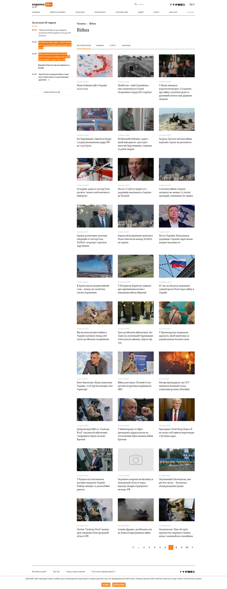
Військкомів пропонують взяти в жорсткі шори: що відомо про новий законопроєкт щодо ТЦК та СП (54, 57)
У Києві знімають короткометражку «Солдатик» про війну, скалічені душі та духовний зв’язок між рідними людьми (175, 92)
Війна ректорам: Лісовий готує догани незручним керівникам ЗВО (134, 386)
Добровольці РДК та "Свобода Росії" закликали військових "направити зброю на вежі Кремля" (93, 434)
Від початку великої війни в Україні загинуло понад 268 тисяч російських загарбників (93, 336)
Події (140, 12)
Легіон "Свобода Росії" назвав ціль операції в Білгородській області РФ (93, 533)
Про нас (56, 571)
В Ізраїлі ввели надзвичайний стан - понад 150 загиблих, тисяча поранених (93, 289)
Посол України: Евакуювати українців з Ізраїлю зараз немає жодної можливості (176, 239)
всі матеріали (84, 45)
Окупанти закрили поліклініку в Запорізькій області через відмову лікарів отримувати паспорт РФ (135, 484)
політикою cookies (193, 579)
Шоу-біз (173, 12)
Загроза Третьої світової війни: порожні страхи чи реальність (175, 140)
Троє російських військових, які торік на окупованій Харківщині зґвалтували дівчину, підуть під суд (135, 337)
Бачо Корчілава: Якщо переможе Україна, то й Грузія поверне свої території (94, 386)
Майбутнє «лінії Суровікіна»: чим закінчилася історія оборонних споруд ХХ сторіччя (134, 89)
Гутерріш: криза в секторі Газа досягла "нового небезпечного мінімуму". (93, 193)
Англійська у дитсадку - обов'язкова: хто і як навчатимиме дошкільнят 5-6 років (55, 45)
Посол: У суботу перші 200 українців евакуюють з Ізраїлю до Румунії (134, 193)
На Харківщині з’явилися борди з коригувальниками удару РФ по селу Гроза (94, 142)
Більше (190, 12)
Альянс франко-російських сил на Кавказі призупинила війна (135, 531)
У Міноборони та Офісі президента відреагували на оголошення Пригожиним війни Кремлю (135, 434)
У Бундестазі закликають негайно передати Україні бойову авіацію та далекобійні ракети (93, 484)
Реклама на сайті (39, 571)
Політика (80, 12)
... (139, 547)
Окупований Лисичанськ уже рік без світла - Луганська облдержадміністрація (175, 483)
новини (100, 45)
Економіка (100, 12)
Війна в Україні (57, 12)
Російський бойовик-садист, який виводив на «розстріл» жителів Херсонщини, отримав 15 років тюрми (135, 144)
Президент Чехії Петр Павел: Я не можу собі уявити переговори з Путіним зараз (176, 433)
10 (187, 547)
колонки (126, 45)
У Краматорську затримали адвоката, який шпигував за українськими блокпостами (174, 336)
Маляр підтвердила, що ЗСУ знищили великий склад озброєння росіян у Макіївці (174, 386)
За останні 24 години (44, 22)
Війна (92, 23)
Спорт (156, 12)
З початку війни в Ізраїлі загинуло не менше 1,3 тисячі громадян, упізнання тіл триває (176, 193)
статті (113, 45)
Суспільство (122, 12)
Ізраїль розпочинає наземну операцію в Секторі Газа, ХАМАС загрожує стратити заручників (92, 241)
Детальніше (119, 585)
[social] (171, 5)
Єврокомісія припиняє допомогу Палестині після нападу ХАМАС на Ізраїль (135, 239)
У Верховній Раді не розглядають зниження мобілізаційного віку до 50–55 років (55, 33)
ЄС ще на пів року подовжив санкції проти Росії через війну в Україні (176, 289)
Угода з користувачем (75, 571)
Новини (36, 12)
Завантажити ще (52, 92)
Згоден (106, 585)
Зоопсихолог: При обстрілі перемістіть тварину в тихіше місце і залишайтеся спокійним (176, 533)
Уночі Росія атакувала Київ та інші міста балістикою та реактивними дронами (54, 77)
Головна (81, 23)
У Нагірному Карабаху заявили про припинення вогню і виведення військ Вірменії (134, 289)
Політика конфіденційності (103, 571)
